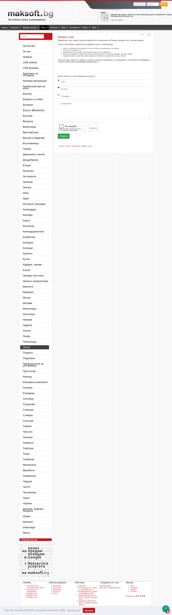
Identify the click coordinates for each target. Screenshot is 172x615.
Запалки (28, 181)
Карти (26, 220)
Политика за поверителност (110, 588)
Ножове (27, 319)
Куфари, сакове (32, 264)
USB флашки (31, 68)
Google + (133, 590)
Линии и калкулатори (35, 281)
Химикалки (29, 475)
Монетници (29, 308)
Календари (29, 209)
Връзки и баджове (34, 137)
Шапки (27, 516)
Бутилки (28, 115)
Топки (26, 453)
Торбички (28, 459)
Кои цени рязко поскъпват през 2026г (35, 587)
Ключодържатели (33, 231)
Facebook (134, 588)
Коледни (28, 242)
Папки (26, 336)
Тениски (28, 437)
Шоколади (29, 527)
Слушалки (29, 404)
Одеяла (27, 325)
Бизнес (85, 27)
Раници (27, 376)
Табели (27, 426)
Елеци (27, 165)
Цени (94, 27)
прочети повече (117, 20)
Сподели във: (130, 596)
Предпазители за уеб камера (33, 364)
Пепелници (29, 341)
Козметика (29, 237)
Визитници (29, 126)
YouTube (133, 591)
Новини (27, 57)
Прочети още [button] (73, 610)
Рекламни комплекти (35, 382)
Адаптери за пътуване (30, 74)
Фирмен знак (32, 593)
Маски (26, 297)
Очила (27, 330)
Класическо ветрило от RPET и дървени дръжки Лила (88, 597)
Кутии (26, 259)
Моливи (27, 303)
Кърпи (26, 270)
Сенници (28, 398)
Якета (26, 532)
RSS (132, 586)
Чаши (103, 12)
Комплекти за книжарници (32, 590)
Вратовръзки (30, 132)
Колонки (28, 248)
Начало (5, 27)
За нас (27, 51)
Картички (82, 586)
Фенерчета (29, 464)
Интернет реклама (30, 27)
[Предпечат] (148, 34)
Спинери (28, 409)
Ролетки (28, 387)
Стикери (28, 415)
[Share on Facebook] (136, 596)
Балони (27, 93)
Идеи (63, 27)
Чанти (26, 486)
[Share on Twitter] (144, 596)
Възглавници (31, 143)
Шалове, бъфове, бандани (33, 509)
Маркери (28, 292)
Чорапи (27, 503)
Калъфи (28, 215)
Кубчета (27, 253)
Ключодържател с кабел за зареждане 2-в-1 (88, 589)
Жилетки (28, 170)
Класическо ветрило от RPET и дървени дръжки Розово (88, 603)
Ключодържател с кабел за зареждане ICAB (88, 592)
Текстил (27, 431)
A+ (141, 34)
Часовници (29, 492)
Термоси (28, 442)
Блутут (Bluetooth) (33, 110)
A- (143, 34)
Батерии (28, 104)
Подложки (29, 358)
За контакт (14, 27)
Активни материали (35, 80)
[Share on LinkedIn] (140, 596)
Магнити (28, 286)
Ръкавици (29, 393)
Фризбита (29, 470)
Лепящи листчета (33, 275)
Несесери (29, 314)
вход (163, 4)
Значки (27, 187)
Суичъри (28, 420)
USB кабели (30, 62)
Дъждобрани (30, 159)
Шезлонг (28, 521)
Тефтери (28, 448)
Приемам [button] (89, 610)
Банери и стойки (33, 99)
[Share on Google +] (138, 596)
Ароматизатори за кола (34, 87)
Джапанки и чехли (34, 154)
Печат (43, 27)
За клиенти (74, 27)
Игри (26, 193)
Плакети (28, 352)
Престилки (29, 371)
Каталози (53, 27)
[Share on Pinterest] (142, 596)
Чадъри (27, 481)
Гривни (27, 148)
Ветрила (28, 121)
